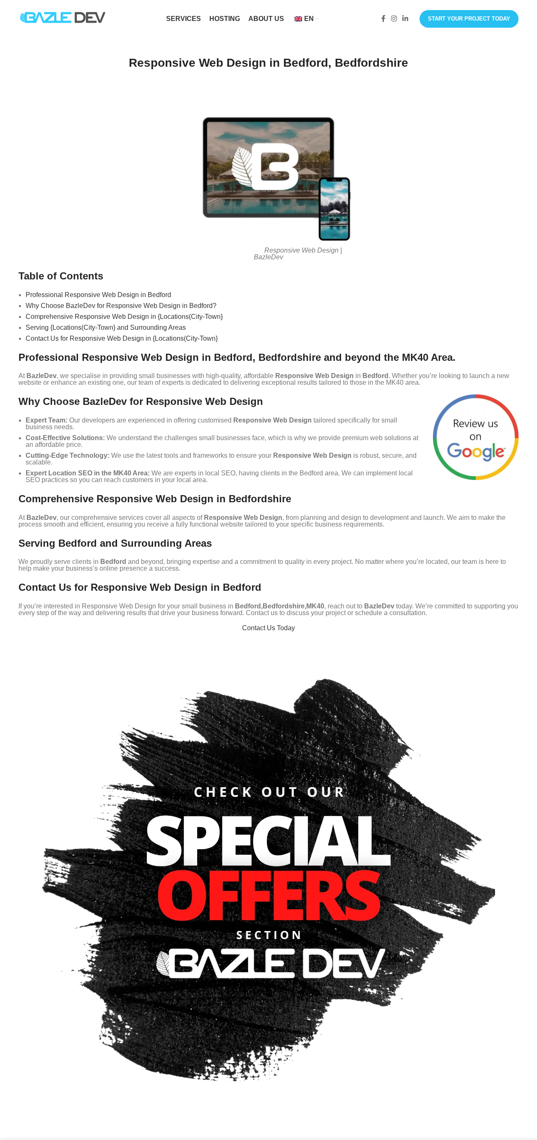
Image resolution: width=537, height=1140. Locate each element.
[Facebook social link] (383, 18)
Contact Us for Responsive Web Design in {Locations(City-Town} (122, 338)
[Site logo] (62, 18)
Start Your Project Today (469, 19)
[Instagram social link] (393, 18)
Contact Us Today (268, 627)
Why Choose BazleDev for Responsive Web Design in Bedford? (121, 305)
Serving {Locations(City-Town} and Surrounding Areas (106, 327)
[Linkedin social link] (405, 18)
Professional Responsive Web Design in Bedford (98, 294)
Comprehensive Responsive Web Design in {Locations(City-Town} (124, 316)
